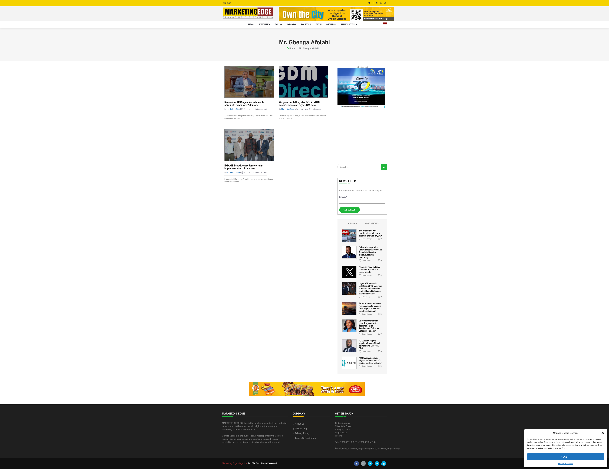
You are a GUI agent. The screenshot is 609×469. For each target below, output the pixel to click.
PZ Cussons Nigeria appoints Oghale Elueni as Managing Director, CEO (369, 344)
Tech (319, 24)
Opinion (331, 24)
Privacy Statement (565, 463)
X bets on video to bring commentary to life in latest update (369, 269)
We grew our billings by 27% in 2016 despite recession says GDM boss (299, 103)
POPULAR (352, 223)
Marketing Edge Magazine (234, 463)
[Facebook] (373, 3)
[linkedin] (381, 3)
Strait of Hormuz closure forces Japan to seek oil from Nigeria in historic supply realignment (370, 307)
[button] (602, 432)
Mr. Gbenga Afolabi (309, 48)
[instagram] (377, 3)
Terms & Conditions (305, 438)
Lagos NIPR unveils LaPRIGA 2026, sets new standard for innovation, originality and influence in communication (370, 288)
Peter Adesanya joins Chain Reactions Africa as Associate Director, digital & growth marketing (370, 252)
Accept (566, 456)
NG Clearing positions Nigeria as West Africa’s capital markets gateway (370, 360)
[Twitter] (369, 3)
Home (292, 48)
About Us (299, 423)
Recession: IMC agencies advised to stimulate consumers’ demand (244, 103)
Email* (343, 196)
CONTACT (227, 3)
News (251, 24)
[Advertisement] (361, 135)
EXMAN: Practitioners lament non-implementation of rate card (243, 167)
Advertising (301, 428)
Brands (291, 24)
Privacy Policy (302, 433)
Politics (306, 24)
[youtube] (385, 3)
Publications (349, 24)
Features (264, 24)
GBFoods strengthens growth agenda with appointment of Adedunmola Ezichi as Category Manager (369, 325)
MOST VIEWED (372, 223)
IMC (277, 24)
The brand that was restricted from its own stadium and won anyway (370, 233)
